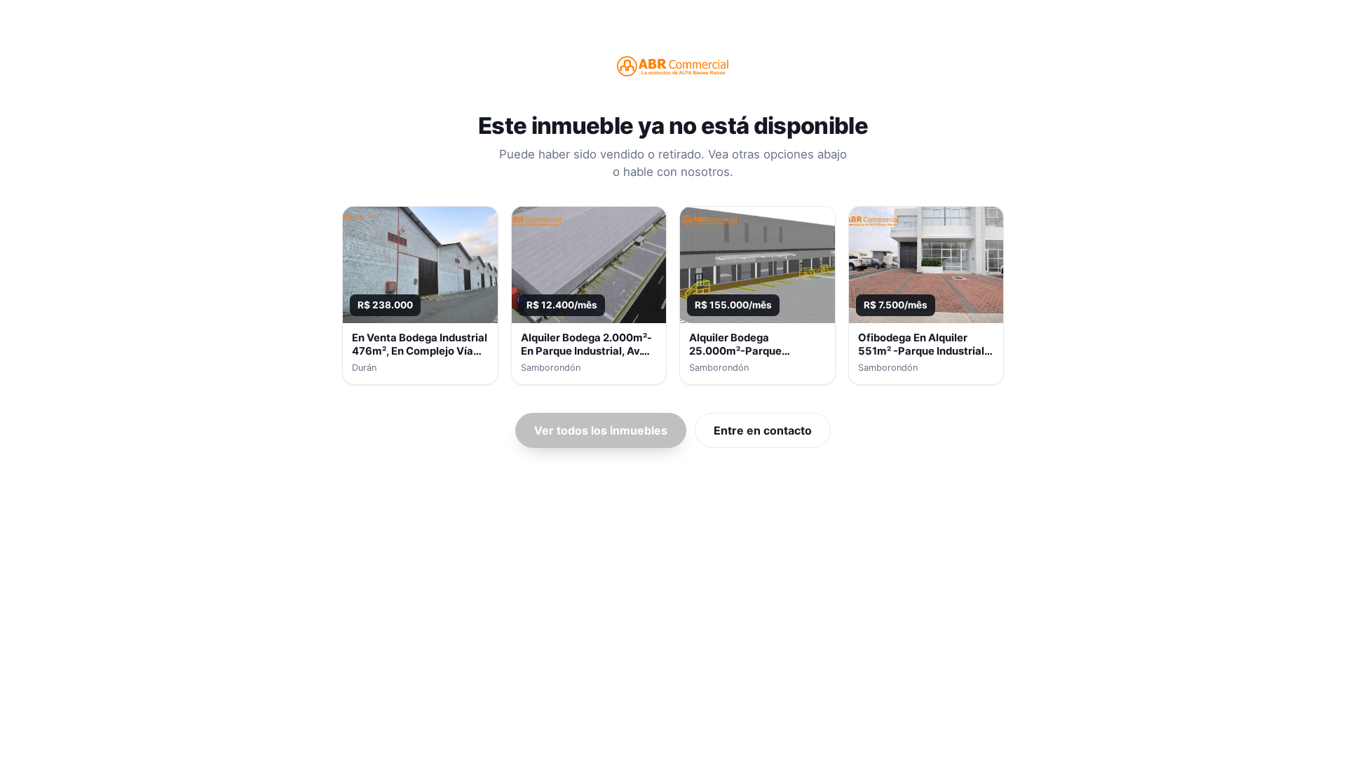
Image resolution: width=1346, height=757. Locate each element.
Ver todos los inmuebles (600, 430)
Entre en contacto (763, 430)
